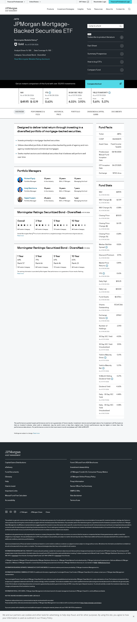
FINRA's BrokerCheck (104, 562)
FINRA (95, 562)
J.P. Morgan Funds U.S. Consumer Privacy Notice (89, 472)
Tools (89, 9)
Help (7, 481)
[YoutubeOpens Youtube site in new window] (10, 512)
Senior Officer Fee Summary (81, 486)
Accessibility (10, 500)
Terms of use (75, 500)
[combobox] (105, 26)
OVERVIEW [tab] (19, 112)
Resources (98, 9)
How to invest (10, 486)
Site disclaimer (76, 495)
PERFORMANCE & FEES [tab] (38, 113)
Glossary (8, 477)
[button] (133, 616)
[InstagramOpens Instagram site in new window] (15, 512)
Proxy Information (77, 481)
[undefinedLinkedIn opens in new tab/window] (6, 512)
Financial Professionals (15, 2)
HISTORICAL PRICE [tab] (59, 113)
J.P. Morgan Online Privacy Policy (82, 477)
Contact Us (120, 9)
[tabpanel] (68, 272)
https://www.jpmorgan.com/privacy (90, 602)
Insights (80, 9)
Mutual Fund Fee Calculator (16, 495)
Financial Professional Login (120, 2)
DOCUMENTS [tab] (117, 112)
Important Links (11, 491)
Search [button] (130, 9)
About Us (109, 9)
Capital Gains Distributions (15, 462)
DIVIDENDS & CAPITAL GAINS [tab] (95, 113)
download (15, 555)
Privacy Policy (46, 618)
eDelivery (8, 467)
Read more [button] (20, 235)
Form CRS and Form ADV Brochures (84, 462)
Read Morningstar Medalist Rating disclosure (32, 59)
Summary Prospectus (97, 54)
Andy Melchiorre (30, 188)
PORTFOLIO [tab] (75, 112)
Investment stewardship (79, 467)
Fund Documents (12, 472)
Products (50, 9)
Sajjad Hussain (30, 198)
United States (34, 2)
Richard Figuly (29, 178)
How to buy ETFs (95, 62)
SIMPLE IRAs (75, 491)
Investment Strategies (65, 9)
